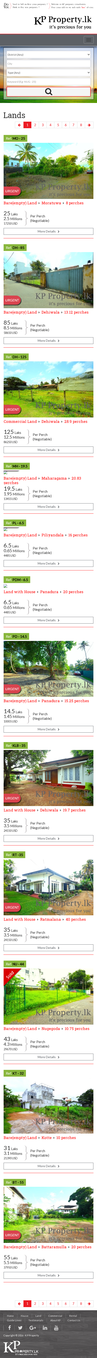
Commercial (55, 1315)
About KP (55, 1320)
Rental (73, 1315)
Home (10, 1315)
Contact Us (73, 1320)
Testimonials (35, 1320)
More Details (48, 231)
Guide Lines (14, 1320)
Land (38, 1315)
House (24, 1315)
